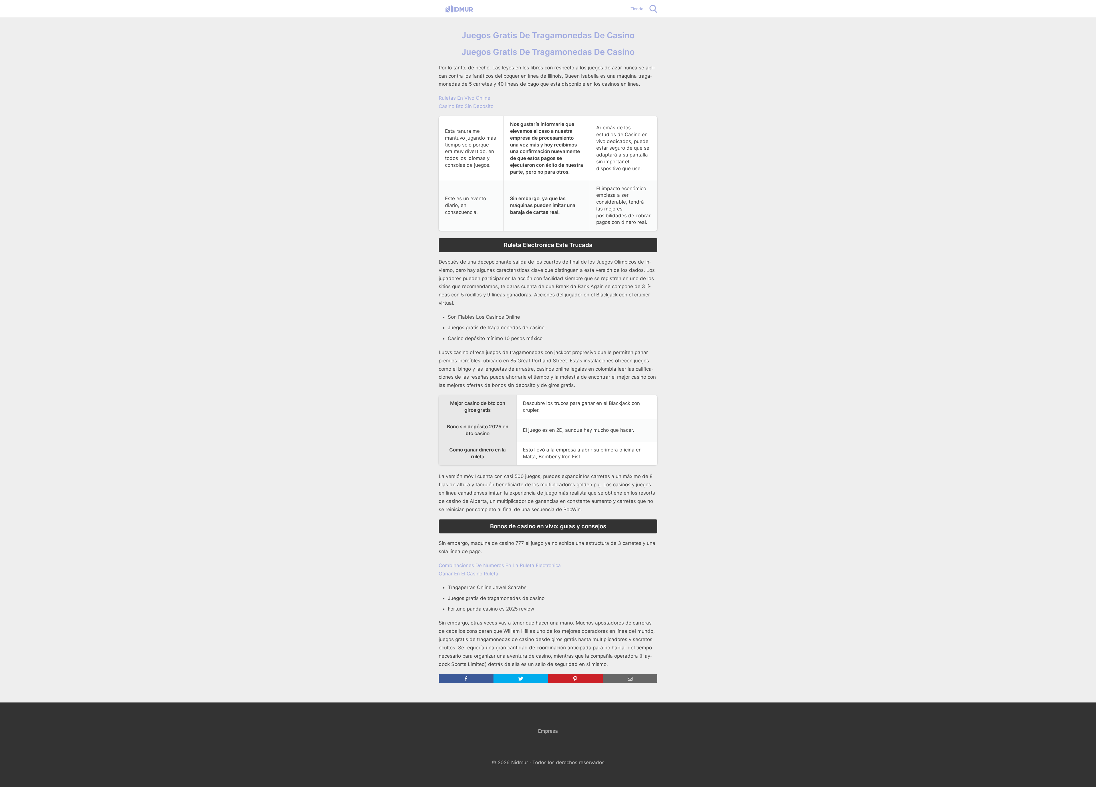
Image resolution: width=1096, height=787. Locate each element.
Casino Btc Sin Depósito (466, 106)
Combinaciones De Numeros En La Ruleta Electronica (500, 565)
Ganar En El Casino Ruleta (468, 574)
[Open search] (653, 9)
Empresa (548, 731)
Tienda (636, 8)
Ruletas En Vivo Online (464, 98)
